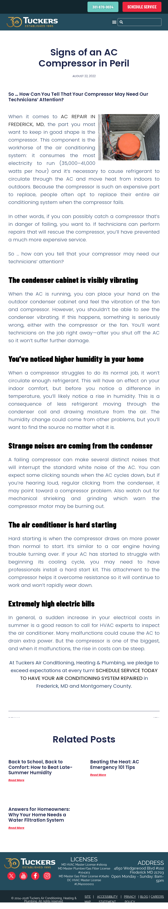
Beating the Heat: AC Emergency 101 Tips (114, 764)
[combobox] (139, 22)
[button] (114, 22)
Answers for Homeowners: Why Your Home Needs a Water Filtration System (39, 814)
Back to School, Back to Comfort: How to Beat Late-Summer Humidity (40, 767)
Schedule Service (142, 6)
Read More (16, 780)
